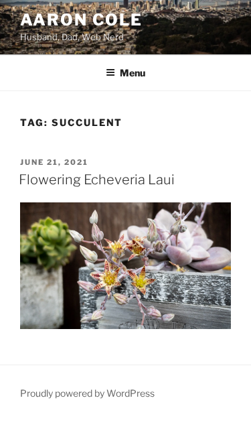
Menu (132, 72)
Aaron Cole (81, 19)
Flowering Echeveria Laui (97, 180)
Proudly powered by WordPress (87, 393)
